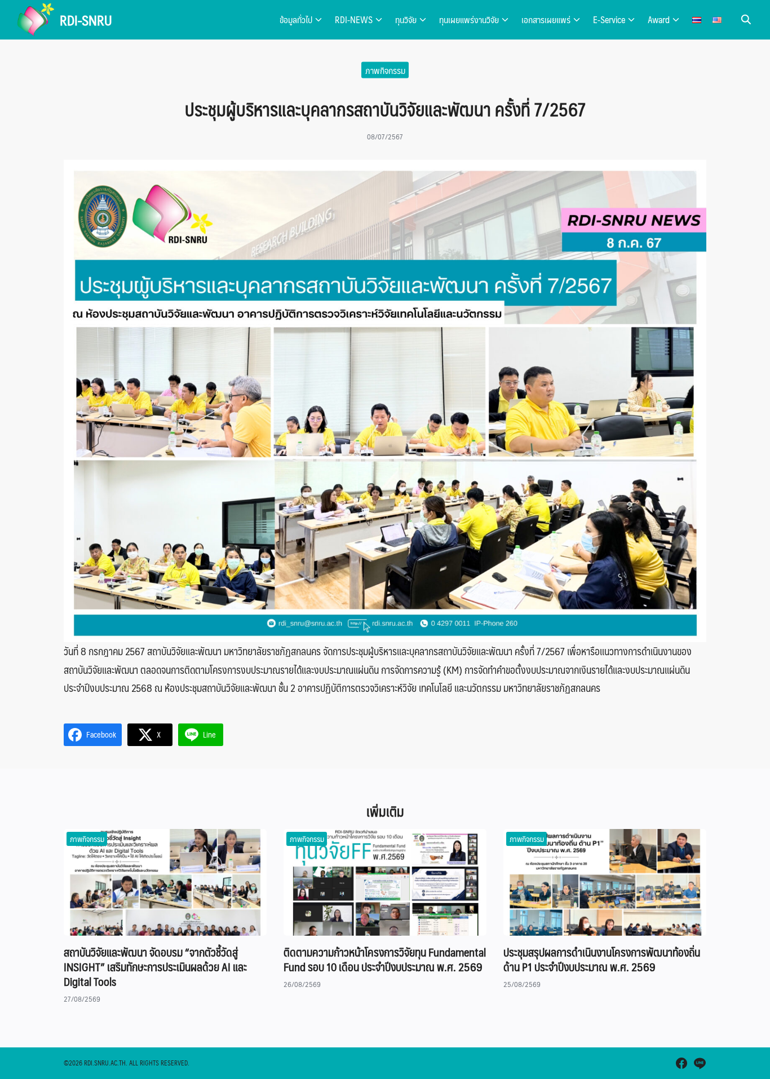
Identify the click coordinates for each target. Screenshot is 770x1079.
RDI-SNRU (86, 19)
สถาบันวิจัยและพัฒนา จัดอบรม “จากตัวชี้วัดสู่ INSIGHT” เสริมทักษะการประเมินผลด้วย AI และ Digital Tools (155, 966)
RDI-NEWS (354, 19)
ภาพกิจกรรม (385, 69)
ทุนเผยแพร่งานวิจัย (469, 19)
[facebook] (681, 1063)
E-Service (609, 19)
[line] (699, 1063)
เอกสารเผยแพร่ (545, 19)
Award (659, 19)
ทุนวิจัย (406, 19)
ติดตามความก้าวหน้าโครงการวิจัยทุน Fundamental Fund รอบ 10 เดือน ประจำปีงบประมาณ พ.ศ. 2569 (385, 959)
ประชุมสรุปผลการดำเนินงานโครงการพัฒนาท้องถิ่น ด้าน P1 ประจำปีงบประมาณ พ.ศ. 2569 (601, 959)
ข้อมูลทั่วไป (296, 19)
